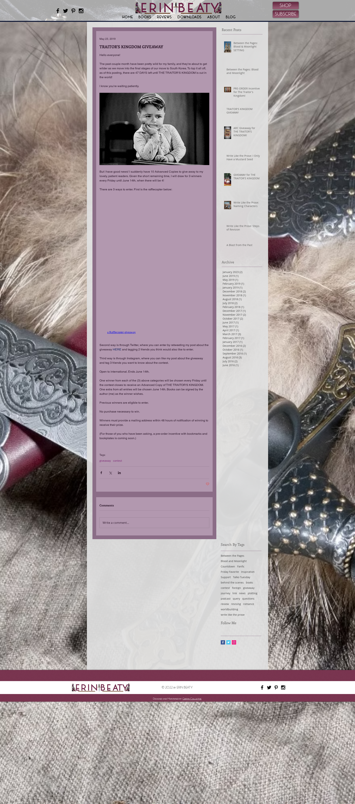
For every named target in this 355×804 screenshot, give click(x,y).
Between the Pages (232, 555)
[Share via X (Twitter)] (110, 472)
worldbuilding (229, 609)
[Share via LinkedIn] (119, 472)
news (242, 593)
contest (117, 460)
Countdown (228, 566)
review (225, 603)
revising (236, 603)
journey (225, 593)
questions (248, 598)
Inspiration (248, 571)
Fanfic (240, 566)
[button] (145, 17)
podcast (226, 598)
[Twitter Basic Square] (228, 642)
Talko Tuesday (241, 577)
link (234, 593)
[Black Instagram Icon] (81, 11)
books (249, 582)
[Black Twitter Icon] (65, 11)
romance (248, 603)
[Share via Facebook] (101, 472)
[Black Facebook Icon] (58, 11)
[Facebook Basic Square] (223, 642)
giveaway (105, 460)
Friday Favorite (230, 571)
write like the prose (233, 614)
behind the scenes (232, 582)
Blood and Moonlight (234, 561)
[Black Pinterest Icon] (73, 11)
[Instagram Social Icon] (234, 642)
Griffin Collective (192, 698)
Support (226, 577)
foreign (236, 587)
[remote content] (154, 332)
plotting (252, 593)
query (236, 598)
